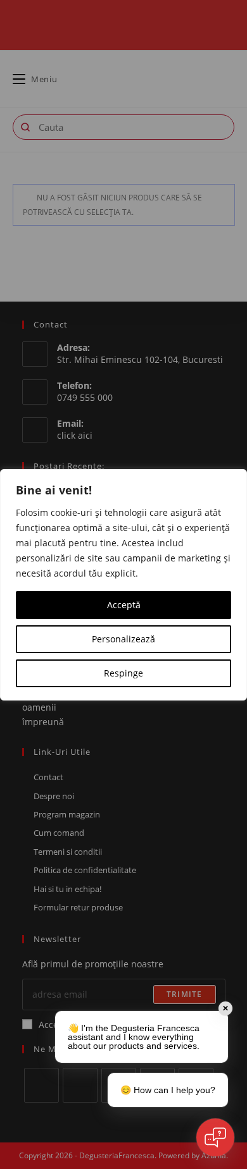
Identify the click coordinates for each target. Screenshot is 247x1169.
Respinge (123, 673)
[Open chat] (215, 1137)
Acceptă (124, 605)
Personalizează (123, 639)
